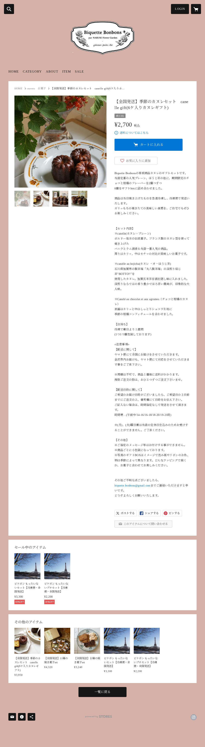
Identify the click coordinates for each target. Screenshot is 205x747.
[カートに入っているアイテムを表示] (196, 9)
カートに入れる (152, 144)
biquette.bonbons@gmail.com (133, 485)
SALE (79, 71)
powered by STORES (98, 716)
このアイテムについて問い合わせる (146, 523)
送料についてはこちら (134, 132)
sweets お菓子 (36, 88)
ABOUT (52, 71)
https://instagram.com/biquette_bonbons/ (194, 717)
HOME (13, 71)
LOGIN (180, 8)
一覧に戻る (102, 692)
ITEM (66, 71)
